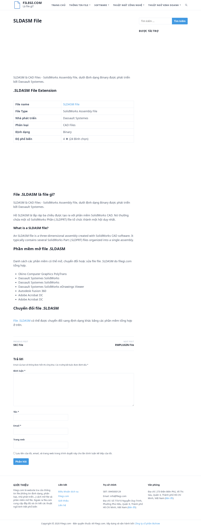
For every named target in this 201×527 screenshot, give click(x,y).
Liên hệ (62, 505)
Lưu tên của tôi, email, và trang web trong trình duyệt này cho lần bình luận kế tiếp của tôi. (64, 453)
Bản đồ (132, 507)
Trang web (19, 439)
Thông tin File (78, 5)
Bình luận (19, 370)
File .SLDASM (21, 320)
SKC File (18, 345)
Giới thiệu (63, 500)
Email (17, 425)
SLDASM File (71, 104)
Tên (16, 411)
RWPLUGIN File (124, 345)
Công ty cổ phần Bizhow (147, 523)
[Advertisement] (73, 53)
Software (100, 5)
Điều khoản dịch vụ (68, 491)
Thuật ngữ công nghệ (127, 5)
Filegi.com (32, 3)
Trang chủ (58, 5)
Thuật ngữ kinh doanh (163, 5)
